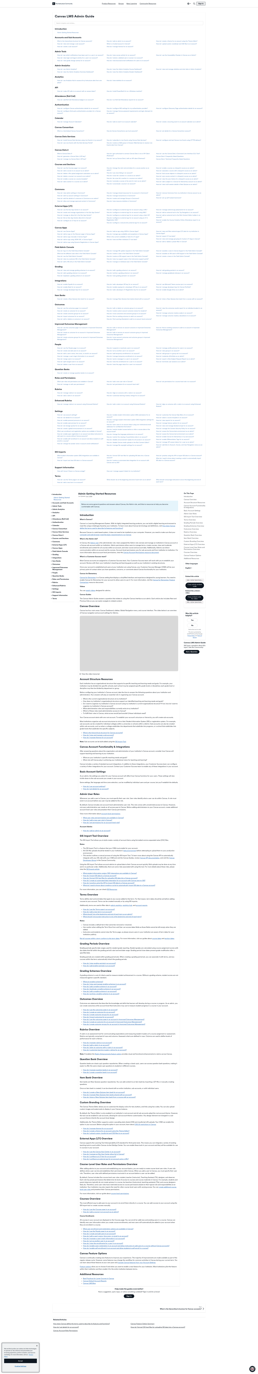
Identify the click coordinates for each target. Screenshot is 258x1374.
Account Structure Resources (194, 503)
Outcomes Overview (191, 529)
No (192, 625)
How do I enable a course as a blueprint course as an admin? (175, 168)
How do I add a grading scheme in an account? (72, 273)
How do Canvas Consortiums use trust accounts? (122, 131)
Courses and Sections (65, 164)
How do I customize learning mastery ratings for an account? (126, 395)
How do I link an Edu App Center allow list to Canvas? (74, 218)
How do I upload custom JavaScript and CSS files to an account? (176, 44)
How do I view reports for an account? (168, 420)
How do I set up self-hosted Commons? (168, 198)
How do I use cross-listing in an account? (120, 173)
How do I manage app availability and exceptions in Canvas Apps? (127, 234)
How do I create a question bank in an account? (100, 1072)
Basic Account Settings (192, 511)
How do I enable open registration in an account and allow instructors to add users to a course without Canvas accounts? (126, 1246)
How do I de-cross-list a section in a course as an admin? (125, 178)
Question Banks (62, 369)
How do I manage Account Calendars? (69, 122)
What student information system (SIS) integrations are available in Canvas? (110, 873)
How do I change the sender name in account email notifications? (78, 443)
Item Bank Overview (191, 538)
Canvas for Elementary (88, 578)
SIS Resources (112, 889)
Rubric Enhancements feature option (108, 1054)
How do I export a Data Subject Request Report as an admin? (175, 359)
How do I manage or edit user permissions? (71, 384)
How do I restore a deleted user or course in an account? (125, 58)
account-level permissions (110, 814)
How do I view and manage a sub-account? (71, 44)
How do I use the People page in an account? (71, 348)
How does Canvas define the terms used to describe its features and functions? (81, 1324)
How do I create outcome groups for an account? (72, 313)
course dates (156, 938)
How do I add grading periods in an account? (170, 270)
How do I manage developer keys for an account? (73, 290)
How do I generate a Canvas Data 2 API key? (71, 156)
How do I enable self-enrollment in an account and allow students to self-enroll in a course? (115, 1248)
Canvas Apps (61, 227)
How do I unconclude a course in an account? (121, 184)
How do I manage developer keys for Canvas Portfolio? (173, 287)
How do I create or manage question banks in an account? (75, 373)
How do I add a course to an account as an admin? (73, 171)
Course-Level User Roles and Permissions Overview (194, 548)
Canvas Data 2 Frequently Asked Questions (170, 156)
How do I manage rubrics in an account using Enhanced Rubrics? (77, 404)
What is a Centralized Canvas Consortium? (70, 131)
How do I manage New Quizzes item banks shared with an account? (128, 299)
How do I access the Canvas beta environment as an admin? (175, 431)
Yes (192, 620)
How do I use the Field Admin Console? (69, 256)
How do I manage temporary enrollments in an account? (124, 356)
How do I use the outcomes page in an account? (72, 308)
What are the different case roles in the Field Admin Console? (76, 253)
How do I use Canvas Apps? (66, 231)
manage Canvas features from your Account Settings (137, 1263)
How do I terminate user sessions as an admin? (171, 361)
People (58, 344)
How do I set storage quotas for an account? (71, 426)
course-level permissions (120, 1193)
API (56, 87)
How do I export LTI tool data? (165, 236)
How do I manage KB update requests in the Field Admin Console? (128, 251)
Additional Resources (191, 558)
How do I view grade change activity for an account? (74, 60)
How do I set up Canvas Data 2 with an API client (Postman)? (126, 158)
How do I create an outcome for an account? (71, 311)
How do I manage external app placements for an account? (175, 210)
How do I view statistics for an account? (119, 80)
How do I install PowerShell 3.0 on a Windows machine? (124, 91)
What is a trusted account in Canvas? (118, 44)
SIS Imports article (92, 869)
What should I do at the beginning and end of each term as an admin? (129, 479)
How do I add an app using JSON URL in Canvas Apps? (74, 239)
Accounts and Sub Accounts (68, 37)
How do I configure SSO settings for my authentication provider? (127, 108)
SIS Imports (60, 452)
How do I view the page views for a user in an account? (124, 364)
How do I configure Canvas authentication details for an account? (78, 108)
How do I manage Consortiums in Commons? (121, 195)
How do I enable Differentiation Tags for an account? (172, 439)
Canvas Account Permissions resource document (141, 552)
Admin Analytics (62, 65)
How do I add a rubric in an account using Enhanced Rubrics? (126, 404)
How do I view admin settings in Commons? (71, 193)
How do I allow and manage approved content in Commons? (76, 201)
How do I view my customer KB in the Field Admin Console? (76, 259)
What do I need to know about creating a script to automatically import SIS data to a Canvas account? (119, 885)
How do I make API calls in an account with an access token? (76, 91)
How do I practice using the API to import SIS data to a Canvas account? (179, 455)
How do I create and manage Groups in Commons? (123, 198)
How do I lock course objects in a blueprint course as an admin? (176, 173)
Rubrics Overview (190, 532)
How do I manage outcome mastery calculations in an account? (176, 316)
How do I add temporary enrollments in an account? (123, 353)
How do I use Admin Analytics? (67, 69)
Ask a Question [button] (191, 652)
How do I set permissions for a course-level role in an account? (176, 381)
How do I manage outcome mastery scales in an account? (174, 313)
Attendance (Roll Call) (65, 96)
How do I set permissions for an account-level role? (123, 384)
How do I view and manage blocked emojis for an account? (174, 426)
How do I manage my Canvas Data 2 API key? (71, 159)
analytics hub (127, 905)
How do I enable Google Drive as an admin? (170, 290)
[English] (62, 3)
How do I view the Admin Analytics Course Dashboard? (124, 69)
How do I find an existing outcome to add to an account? (125, 316)
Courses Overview (190, 552)
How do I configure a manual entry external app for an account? (127, 223)
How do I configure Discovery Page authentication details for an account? (179, 108)
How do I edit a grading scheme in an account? (121, 270)
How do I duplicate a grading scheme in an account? (73, 276)
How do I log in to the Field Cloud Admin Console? (73, 251)
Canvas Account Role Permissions (65, 1331)
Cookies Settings (20, 1366)
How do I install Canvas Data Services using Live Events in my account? (79, 140)
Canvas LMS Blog (89, 1283)
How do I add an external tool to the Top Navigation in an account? (177, 212)
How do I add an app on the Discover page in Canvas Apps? (76, 234)
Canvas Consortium (64, 127)
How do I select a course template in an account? (171, 417)
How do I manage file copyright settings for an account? (124, 445)
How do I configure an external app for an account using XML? (126, 212)
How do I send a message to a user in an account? (122, 359)
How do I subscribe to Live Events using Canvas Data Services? (127, 140)
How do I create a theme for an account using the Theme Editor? (176, 41)
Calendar (59, 118)
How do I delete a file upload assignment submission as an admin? (78, 173)
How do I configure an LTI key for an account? (72, 220)
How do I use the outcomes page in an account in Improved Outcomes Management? (113, 1019)
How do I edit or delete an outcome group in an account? (125, 308)
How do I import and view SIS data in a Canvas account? (75, 460)
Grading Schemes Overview (194, 526)
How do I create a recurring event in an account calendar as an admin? (178, 122)
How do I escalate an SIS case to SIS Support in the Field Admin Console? (179, 253)
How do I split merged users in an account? (71, 361)
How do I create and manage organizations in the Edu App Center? (78, 212)
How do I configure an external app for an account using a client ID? (128, 215)
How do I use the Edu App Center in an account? (72, 210)
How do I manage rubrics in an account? (70, 393)
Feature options (85, 1267)
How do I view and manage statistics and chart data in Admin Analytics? (178, 69)
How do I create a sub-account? (67, 46)
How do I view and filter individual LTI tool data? (122, 239)
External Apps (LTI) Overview (194, 544)
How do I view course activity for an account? (121, 55)
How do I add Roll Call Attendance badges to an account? (75, 100)
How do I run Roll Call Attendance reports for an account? (125, 100)
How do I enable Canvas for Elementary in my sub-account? (175, 436)
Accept (20, 1361)
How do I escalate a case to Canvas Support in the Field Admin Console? (179, 251)
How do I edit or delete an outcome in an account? (73, 319)
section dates (169, 938)
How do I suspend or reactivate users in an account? (123, 348)
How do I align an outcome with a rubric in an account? (124, 393)
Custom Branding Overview (194, 541)
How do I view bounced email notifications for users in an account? (128, 60)
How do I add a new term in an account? (70, 482)
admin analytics (116, 905)
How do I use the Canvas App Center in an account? (101, 1152)
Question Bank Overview (193, 535)
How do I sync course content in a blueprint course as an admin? (176, 176)
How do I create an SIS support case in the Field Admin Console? (127, 256)
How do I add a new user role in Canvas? (120, 381)
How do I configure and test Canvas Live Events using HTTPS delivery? (178, 140)
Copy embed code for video (194, 598)
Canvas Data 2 (61, 150)
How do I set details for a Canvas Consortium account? (173, 131)
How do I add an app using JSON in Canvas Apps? (123, 231)
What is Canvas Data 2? (64, 153)
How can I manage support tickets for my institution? (123, 471)
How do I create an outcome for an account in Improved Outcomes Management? (112, 1022)
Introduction (61, 29)
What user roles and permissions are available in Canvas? (75, 381)
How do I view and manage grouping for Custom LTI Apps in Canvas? (178, 239)
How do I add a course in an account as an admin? (101, 1212)
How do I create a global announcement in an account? (74, 428)
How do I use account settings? (67, 415)
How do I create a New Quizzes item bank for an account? (75, 299)
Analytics (59, 77)
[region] (20, 1357)
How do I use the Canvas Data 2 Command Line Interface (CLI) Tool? (178, 153)
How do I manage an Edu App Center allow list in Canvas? (103, 1154)
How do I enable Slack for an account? (69, 287)
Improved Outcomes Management (71, 324)
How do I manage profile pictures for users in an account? (174, 348)
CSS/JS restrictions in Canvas (145, 1124)
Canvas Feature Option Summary (142, 1324)
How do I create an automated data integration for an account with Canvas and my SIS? (114, 881)
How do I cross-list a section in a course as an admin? (123, 175)
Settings (59, 411)
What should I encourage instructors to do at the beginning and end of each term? (112, 917)
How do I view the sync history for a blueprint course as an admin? (177, 179)
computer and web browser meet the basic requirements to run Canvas (105, 535)
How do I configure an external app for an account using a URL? (127, 210)
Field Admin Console (64, 247)
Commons (59, 189)
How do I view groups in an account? (167, 351)
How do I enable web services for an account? (71, 423)
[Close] (37, 1346)
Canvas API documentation (149, 858)
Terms (57, 476)
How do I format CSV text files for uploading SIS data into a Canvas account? (110, 878)
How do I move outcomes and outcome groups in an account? (126, 313)
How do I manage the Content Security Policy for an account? (175, 428)
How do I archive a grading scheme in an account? (123, 273)
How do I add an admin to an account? (119, 41)
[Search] (194, 3)
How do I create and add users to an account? (71, 351)
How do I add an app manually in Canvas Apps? (72, 237)
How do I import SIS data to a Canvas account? (99, 876)
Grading (58, 266)
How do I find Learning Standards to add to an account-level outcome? (129, 319)
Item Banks (60, 295)
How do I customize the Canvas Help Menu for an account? (175, 415)
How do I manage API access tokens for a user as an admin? (175, 442)
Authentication (62, 104)
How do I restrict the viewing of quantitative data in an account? (127, 437)
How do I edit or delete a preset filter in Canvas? (171, 241)
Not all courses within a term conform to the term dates (100, 938)
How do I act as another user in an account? (121, 351)
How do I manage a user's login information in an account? (75, 356)
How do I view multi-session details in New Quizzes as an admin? (176, 184)
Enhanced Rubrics (63, 400)
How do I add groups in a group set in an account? (172, 353)
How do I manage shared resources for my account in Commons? (127, 193)
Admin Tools (60, 51)
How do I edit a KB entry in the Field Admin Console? (74, 262)
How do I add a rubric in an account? (68, 395)
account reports (141, 905)
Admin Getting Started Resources (68, 32)
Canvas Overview (190, 499)
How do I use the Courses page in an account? (72, 168)
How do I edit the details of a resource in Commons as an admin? (77, 198)
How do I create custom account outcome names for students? (127, 311)
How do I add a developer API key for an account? (123, 284)
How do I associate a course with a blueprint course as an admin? (176, 171)
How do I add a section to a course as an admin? (72, 181)
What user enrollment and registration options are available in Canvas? (79, 431)
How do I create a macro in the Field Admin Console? (173, 256)
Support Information (64, 467)
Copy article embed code (195, 585)
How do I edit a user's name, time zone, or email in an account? (77, 353)
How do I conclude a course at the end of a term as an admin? (126, 181)
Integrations (60, 280)
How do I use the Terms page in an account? (71, 479)
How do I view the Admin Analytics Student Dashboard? (124, 72)
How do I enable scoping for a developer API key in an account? (127, 287)
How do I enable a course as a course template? (72, 179)
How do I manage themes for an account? (120, 46)
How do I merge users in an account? (69, 359)
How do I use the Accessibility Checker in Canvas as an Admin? (176, 55)
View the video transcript (91, 674)
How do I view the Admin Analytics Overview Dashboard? (75, 72)
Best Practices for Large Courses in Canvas (98, 1278)
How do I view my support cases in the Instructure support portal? (128, 259)
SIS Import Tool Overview (193, 517)
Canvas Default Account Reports (94, 1281)
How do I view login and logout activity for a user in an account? (77, 58)
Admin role (94, 543)
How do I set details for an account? (68, 417)
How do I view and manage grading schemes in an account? (76, 270)
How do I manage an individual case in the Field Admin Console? (127, 262)
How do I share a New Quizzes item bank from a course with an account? (179, 299)
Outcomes (60, 304)
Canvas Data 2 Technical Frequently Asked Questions (173, 159)
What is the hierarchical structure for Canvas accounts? (74, 41)
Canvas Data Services (65, 136)
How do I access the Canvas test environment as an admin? (175, 434)
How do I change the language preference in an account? (125, 434)
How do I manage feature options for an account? (172, 423)
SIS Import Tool (120, 742)
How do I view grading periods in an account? (121, 276)
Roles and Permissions (65, 378)
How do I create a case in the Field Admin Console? (123, 253)
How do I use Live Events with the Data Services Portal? (75, 143)
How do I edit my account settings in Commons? (72, 195)
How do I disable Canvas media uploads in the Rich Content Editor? (128, 442)
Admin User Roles (190, 514)
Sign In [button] (129, 1296)
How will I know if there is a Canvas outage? (71, 471)
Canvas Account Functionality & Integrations (194, 506)
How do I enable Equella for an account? (70, 284)
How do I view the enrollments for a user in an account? (124, 361)
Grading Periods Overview (193, 523)
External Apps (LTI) (63, 206)
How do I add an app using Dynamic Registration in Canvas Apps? (78, 242)
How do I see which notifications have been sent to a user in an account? (80, 55)
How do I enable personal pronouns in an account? (73, 420)
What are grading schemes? (93, 982)
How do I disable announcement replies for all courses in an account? (128, 439)
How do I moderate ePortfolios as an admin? (170, 356)
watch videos (90, 590)
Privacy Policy (191, 635)
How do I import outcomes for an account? (70, 316)
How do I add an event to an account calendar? (122, 122)
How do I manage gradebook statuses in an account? (173, 273)
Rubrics (58, 389)
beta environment (130, 851)
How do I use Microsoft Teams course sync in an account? (174, 284)
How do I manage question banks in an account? (100, 1070)
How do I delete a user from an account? (70, 364)
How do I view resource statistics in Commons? (122, 201)
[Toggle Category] (51, 494)
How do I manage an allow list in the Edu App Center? (74, 215)
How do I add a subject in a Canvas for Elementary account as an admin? (179, 181)
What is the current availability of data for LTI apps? (123, 237)
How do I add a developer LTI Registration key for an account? (126, 290)
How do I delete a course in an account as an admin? (74, 176)
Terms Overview (190, 520)
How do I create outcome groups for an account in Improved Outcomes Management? (114, 1024)
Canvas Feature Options (192, 555)
